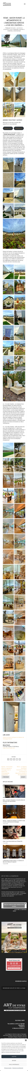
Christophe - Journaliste (16, 28)
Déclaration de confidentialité (17, 1068)
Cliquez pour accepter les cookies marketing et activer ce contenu (14, 905)
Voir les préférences (14, 1064)
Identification (19, 128)
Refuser (14, 1060)
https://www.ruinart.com (9, 748)
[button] (26, 1040)
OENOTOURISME (17, 31)
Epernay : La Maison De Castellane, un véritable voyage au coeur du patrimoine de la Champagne (14, 821)
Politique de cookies (8, 1068)
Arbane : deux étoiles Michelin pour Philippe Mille (12, 841)
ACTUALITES (6, 29)
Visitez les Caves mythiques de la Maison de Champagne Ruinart (13, 738)
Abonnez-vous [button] (8, 128)
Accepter (14, 1056)
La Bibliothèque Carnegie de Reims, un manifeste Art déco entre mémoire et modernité (13, 861)
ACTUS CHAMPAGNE (14, 29)
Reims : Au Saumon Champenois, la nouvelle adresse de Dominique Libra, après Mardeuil (14, 800)
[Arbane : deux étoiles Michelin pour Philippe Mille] (14, 832)
